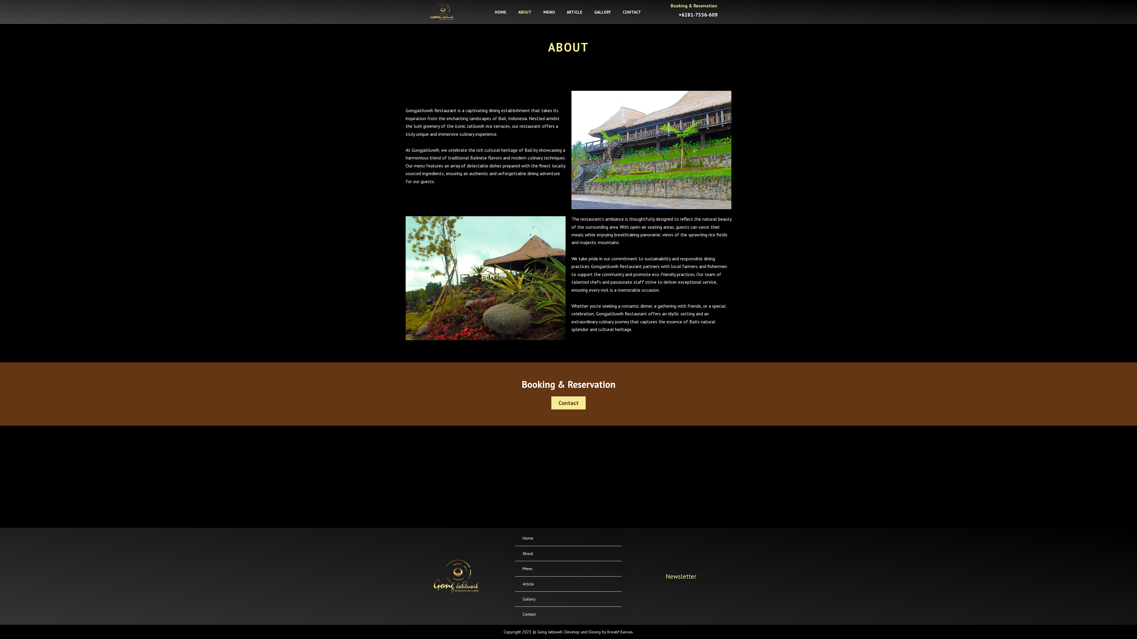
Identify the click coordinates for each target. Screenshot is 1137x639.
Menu (549, 12)
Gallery (602, 12)
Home (500, 12)
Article (574, 12)
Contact (632, 12)
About (524, 12)
